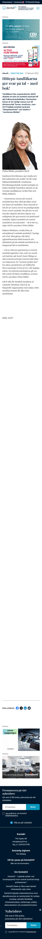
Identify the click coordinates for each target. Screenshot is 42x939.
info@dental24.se (19, 842)
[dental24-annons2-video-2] (21, 29)
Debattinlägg (17, 73)
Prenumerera (7, 2)
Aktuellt (5, 73)
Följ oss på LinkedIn (23, 822)
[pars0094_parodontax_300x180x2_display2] (21, 56)
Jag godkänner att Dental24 (16, 814)
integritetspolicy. (11, 815)
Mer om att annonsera (20, 863)
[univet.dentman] (21, 740)
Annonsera (18, 2)
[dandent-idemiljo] (21, 767)
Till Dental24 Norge (32, 2)
